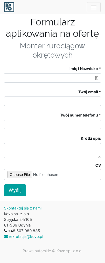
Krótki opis (91, 138)
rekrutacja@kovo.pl (25, 236)
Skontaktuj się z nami (22, 208)
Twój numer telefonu (79, 115)
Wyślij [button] (15, 190)
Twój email (88, 91)
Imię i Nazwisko (83, 68)
